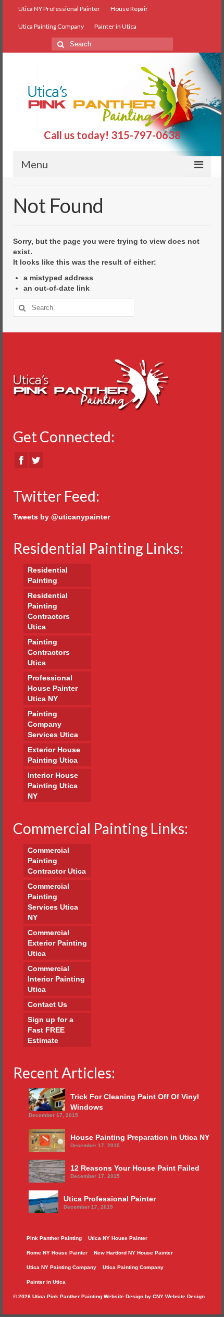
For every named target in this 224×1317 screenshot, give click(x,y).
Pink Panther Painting (54, 1238)
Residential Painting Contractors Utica (49, 611)
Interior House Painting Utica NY (53, 785)
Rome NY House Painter (57, 1253)
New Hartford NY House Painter (133, 1253)
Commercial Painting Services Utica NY (53, 902)
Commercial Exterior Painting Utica (57, 943)
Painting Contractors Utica (49, 652)
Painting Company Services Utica (53, 724)
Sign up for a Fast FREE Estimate (50, 1030)
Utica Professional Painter (110, 1199)
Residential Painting (48, 575)
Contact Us (47, 1004)
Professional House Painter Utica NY (53, 688)
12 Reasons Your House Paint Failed (135, 1168)
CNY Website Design (179, 1296)
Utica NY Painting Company (61, 1267)
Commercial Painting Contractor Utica (57, 860)
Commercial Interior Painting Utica (56, 978)
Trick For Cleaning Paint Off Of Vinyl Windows (134, 1101)
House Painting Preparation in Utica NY (139, 1137)
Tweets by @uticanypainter (61, 517)
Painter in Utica (115, 26)
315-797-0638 (146, 135)
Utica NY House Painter (117, 1238)
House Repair (129, 9)
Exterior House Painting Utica (54, 755)
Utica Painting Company (51, 26)
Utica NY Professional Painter (59, 9)
